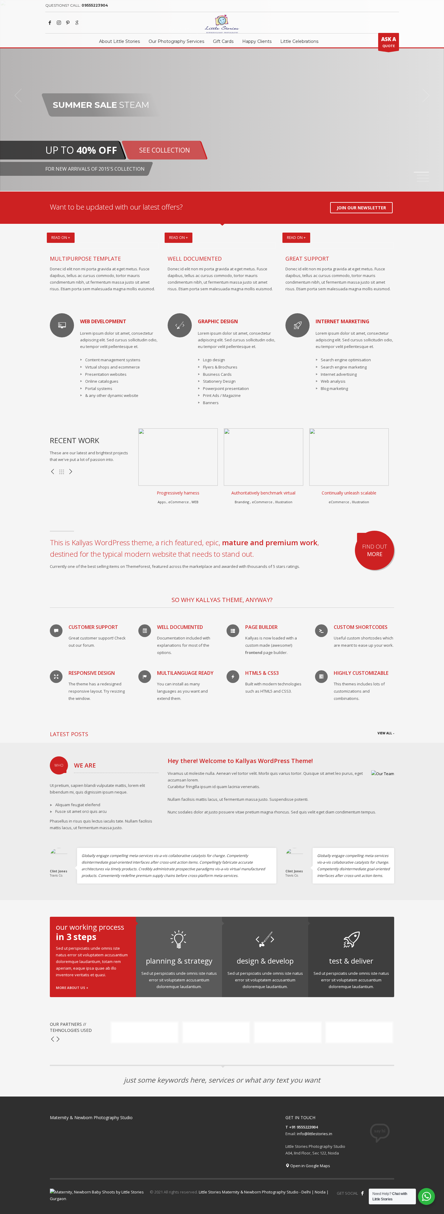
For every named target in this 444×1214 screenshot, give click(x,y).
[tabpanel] (222, 95)
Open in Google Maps (309, 1165)
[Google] (77, 22)
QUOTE (388, 42)
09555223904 (95, 5)
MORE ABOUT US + (72, 987)
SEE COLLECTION (164, 150)
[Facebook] (49, 22)
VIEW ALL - (386, 733)
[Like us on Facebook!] (362, 1193)
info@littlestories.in (314, 1133)
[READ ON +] (104, 245)
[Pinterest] (67, 22)
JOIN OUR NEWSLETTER (361, 208)
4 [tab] (422, 181)
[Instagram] (58, 22)
